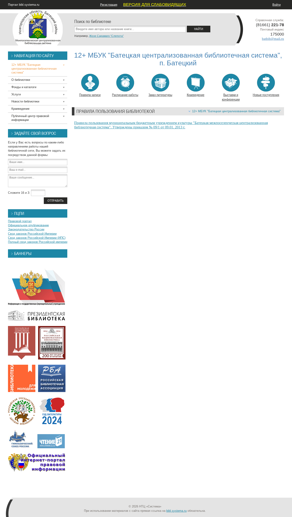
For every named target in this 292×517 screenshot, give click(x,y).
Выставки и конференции (231, 97)
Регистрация (108, 4)
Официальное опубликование (28, 225)
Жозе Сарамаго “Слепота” (106, 36)
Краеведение (195, 94)
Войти (276, 4)
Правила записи (90, 94)
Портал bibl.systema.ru (23, 4)
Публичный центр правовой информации (30, 118)
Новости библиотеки (25, 101)
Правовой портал (20, 221)
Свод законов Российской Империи (32, 233)
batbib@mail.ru (273, 39)
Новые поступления (266, 94)
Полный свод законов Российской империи (37, 242)
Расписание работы (125, 94)
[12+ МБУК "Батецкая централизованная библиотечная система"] (38, 27)
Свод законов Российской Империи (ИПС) (36, 237)
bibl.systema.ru (176, 510)
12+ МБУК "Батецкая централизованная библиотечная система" (236, 111)
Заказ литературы (160, 94)
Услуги (16, 94)
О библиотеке (20, 79)
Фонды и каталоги (23, 87)
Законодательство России (26, 229)
